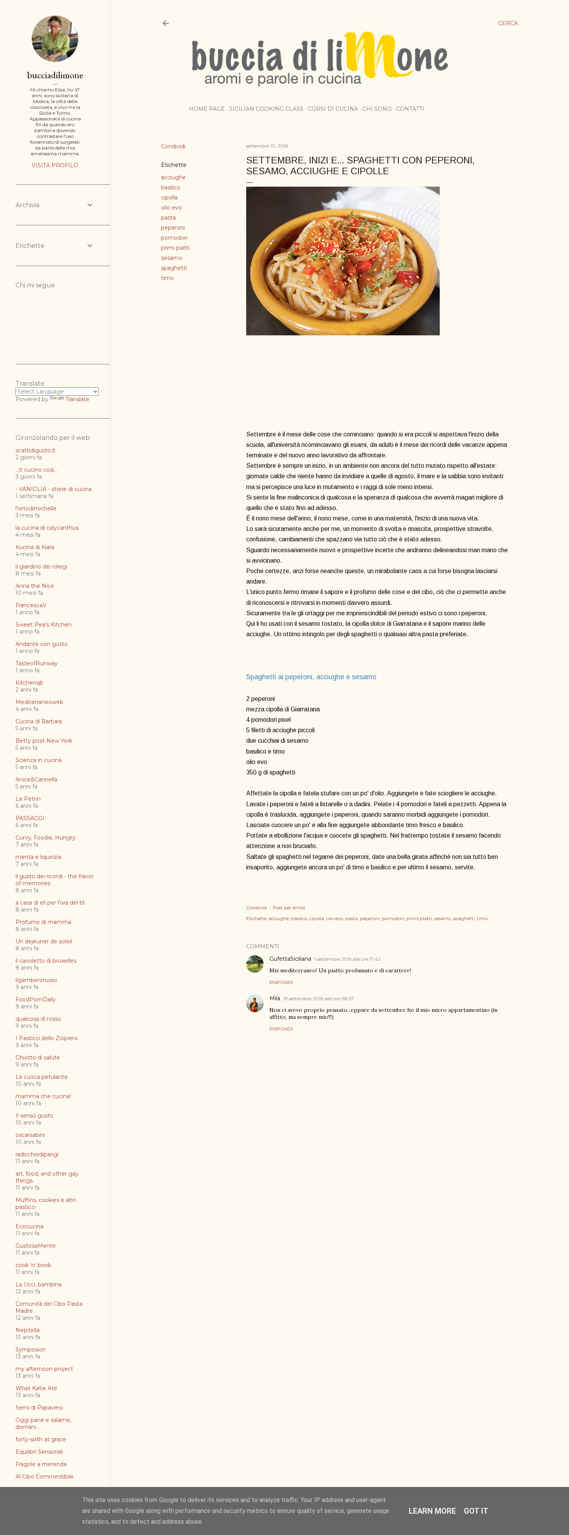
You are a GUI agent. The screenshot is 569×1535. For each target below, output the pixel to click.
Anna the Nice (34, 585)
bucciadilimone (55, 75)
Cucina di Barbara (38, 721)
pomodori (174, 237)
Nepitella (27, 1330)
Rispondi (281, 982)
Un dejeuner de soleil (43, 941)
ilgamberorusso (36, 980)
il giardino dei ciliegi (41, 566)
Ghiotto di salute (37, 1057)
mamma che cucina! (43, 1096)
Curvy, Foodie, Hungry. (46, 837)
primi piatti (175, 247)
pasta (168, 217)
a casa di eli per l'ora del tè (50, 902)
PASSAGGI (30, 818)
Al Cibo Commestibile (44, 1476)
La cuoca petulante (41, 1076)
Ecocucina (29, 1226)
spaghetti (174, 267)
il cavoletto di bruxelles (45, 960)
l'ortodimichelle (36, 508)
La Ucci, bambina (38, 1284)
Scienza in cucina (38, 760)
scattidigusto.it (35, 450)
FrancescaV (30, 605)
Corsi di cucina (333, 108)
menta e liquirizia (38, 856)
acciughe (173, 177)
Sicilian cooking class (266, 108)
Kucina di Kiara (34, 547)
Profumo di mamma (43, 922)
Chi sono (377, 108)
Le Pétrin (28, 798)
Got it (476, 1511)
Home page (207, 108)
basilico (170, 187)
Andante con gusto (41, 643)
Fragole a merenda (41, 1464)
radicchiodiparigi (36, 1154)
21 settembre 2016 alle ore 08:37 (318, 998)
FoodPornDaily (35, 999)
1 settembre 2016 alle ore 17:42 (347, 959)
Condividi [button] (173, 146)
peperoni (173, 227)
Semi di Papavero (39, 1407)
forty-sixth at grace (40, 1439)
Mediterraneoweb (39, 702)
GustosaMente (35, 1245)
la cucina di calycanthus (47, 527)
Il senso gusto (34, 1115)
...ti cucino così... (36, 469)
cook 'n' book (33, 1265)
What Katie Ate (36, 1388)
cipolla (169, 197)
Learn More (432, 1511)
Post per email (289, 907)
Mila (274, 998)
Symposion (30, 1349)
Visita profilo (55, 165)
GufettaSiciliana (290, 958)
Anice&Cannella (36, 779)
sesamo (171, 257)
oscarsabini (30, 1135)
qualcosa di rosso (38, 1018)
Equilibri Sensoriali (39, 1451)
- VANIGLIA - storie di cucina (53, 489)
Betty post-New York (43, 740)
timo (167, 278)
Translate (77, 399)
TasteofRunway (36, 663)
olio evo (171, 207)
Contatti (410, 108)
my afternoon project (44, 1368)
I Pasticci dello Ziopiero (46, 1038)
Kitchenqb (29, 682)
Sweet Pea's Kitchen (43, 624)
